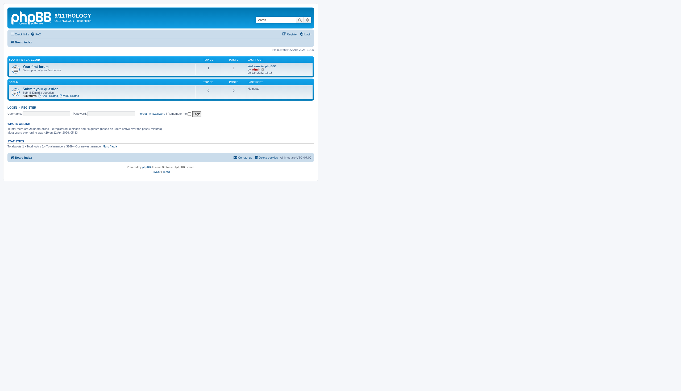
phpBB (146, 167)
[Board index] (32, 17)
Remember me (178, 113)
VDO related (71, 95)
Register (28, 107)
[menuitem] (36, 34)
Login (12, 107)
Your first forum (36, 67)
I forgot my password (151, 113)
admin (256, 69)
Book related (50, 95)
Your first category (25, 59)
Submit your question (41, 89)
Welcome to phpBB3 (262, 66)
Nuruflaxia (110, 146)
